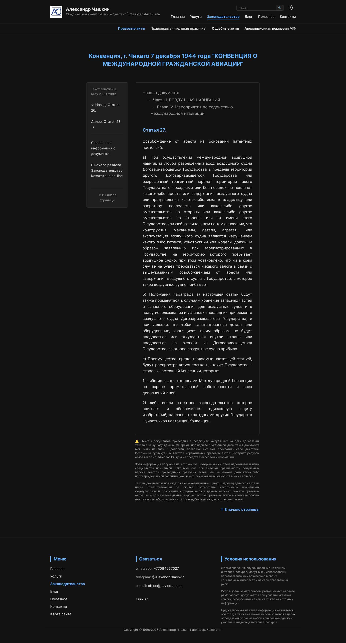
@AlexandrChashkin (168, 577)
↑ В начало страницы (240, 509)
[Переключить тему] (291, 8)
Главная (178, 16)
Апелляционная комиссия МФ (270, 28)
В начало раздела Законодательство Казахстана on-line (107, 170)
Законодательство (223, 16)
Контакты (288, 16)
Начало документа (161, 92)
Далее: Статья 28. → (106, 124)
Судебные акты (225, 28)
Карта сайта (60, 614)
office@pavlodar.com (165, 586)
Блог (249, 16)
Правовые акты (131, 28)
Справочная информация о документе (103, 148)
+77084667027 (166, 568)
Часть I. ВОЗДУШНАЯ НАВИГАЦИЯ (186, 100)
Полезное (266, 16)
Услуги (196, 16)
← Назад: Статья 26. (105, 107)
